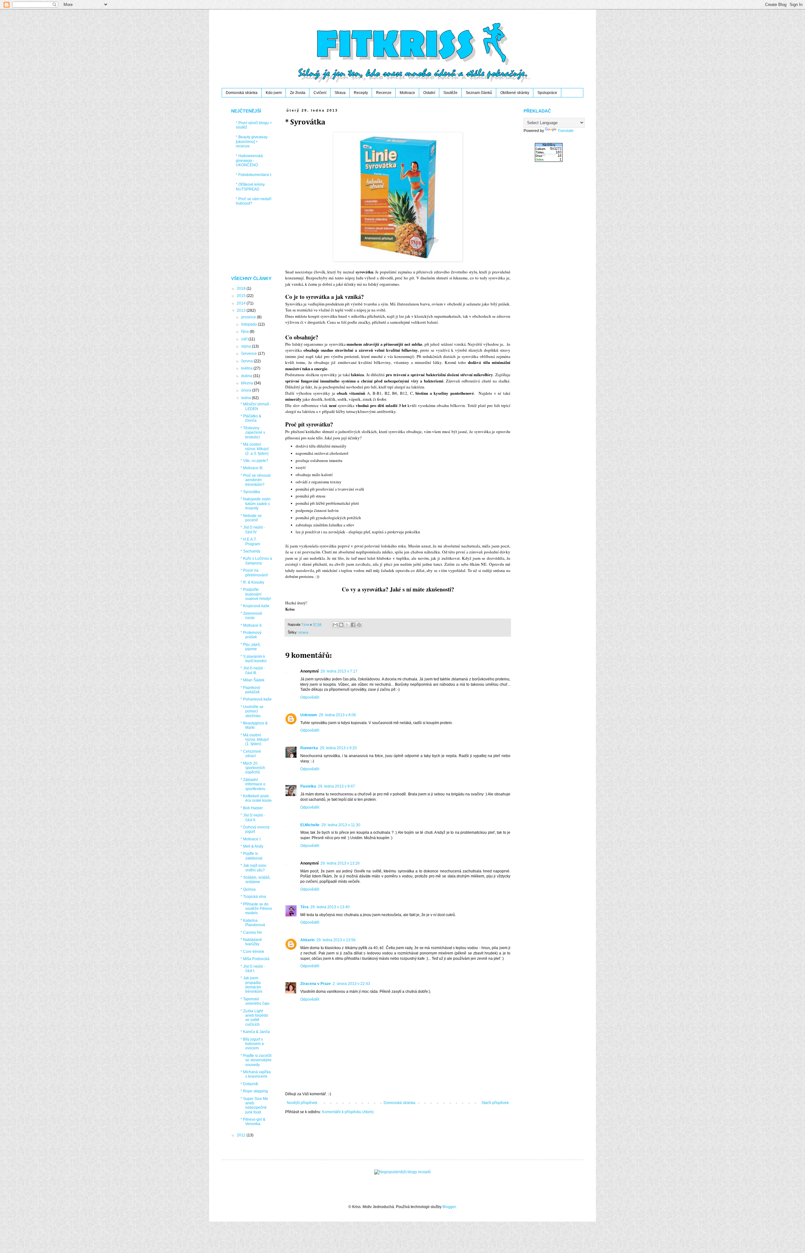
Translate (566, 131)
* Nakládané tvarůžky (251, 941)
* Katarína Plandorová (253, 922)
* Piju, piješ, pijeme (251, 646)
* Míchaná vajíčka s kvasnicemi (256, 1074)
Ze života (297, 93)
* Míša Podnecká (255, 959)
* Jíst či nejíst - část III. (253, 670)
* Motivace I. (251, 839)
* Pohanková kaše (256, 699)
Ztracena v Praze (315, 983)
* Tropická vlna (253, 896)
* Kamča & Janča (255, 1032)
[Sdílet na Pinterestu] (359, 625)
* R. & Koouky (252, 582)
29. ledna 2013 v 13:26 (340, 863)
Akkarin (307, 940)
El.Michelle (309, 825)
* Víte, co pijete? (254, 461)
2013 (242, 310)
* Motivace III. (252, 468)
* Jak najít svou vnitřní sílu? (253, 867)
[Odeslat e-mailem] (335, 625)
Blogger (449, 1207)
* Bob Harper (252, 808)
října (245, 331)
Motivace (407, 93)
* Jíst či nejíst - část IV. (253, 529)
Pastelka (308, 786)
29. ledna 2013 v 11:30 (340, 825)
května (247, 368)
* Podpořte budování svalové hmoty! (256, 594)
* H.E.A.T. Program (250, 541)
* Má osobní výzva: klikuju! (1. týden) (255, 739)
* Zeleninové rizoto (251, 615)
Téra (304, 907)
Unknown (308, 715)
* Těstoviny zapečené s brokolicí (253, 432)
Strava (340, 93)
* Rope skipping (254, 1091)
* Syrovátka (250, 492)
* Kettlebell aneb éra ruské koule (256, 798)
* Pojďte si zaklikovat (251, 855)
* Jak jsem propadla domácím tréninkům (251, 985)
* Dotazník (249, 1084)
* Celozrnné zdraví (251, 753)
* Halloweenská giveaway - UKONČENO (249, 160)
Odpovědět (309, 697)
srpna (246, 346)
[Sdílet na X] (347, 625)
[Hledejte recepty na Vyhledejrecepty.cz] (402, 1172)
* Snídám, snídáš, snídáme (255, 879)
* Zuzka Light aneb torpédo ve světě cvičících (254, 1018)
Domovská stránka (242, 93)
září (244, 339)
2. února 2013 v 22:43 (351, 983)
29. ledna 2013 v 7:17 (339, 671)
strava (303, 632)
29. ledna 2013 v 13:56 (336, 940)
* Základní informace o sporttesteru (253, 784)
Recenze (383, 93)
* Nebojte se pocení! (251, 518)
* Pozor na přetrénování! (254, 572)
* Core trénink (252, 951)
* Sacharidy (250, 551)
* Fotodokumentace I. (254, 175)
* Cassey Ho (251, 932)
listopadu (249, 324)
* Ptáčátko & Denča (251, 418)
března (247, 383)
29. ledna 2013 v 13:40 (330, 907)
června (247, 361)
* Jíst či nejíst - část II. (253, 817)
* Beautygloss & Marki (254, 725)
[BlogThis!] (341, 625)
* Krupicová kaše (255, 606)
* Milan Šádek (252, 680)
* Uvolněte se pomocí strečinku (252, 711)
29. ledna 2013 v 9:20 (338, 748)
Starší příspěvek (495, 1103)
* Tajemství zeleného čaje (255, 1001)
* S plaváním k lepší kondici (254, 658)
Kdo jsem (274, 93)
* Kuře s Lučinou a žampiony (256, 560)
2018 (242, 288)
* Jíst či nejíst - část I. (253, 968)
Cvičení (320, 93)
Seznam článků (479, 93)
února (246, 390)
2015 (242, 296)
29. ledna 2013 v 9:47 (336, 786)
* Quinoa (248, 889)
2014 (242, 303)
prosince (249, 317)
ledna (246, 398)
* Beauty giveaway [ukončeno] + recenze (252, 141)
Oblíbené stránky (514, 93)
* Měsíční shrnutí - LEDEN (256, 406)
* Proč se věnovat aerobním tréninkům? (255, 480)
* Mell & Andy (252, 846)
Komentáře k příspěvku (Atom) (348, 1112)
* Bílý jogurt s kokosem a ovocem (252, 1044)
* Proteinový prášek (251, 634)
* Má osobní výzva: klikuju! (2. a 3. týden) (255, 449)
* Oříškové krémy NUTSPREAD (250, 186)
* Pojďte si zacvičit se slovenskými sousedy (256, 1060)
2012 (242, 1135)
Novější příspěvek (302, 1103)
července (249, 353)
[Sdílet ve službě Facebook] (353, 625)
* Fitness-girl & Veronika (253, 1121)
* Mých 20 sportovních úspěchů (253, 768)
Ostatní (429, 93)
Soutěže (450, 93)
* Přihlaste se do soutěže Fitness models (256, 908)
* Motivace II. (251, 625)
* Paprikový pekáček (250, 689)
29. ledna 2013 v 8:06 (337, 715)
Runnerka (309, 748)
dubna (247, 376)
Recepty (361, 93)
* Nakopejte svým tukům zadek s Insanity (255, 503)
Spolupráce (547, 93)
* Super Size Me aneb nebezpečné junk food (254, 1105)
